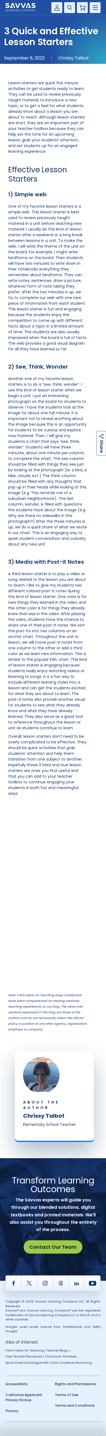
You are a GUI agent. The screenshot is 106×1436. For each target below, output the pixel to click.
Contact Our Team (53, 1247)
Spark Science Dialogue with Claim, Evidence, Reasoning (48, 1362)
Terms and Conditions (75, 1405)
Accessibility (16, 1384)
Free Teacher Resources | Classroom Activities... (41, 1356)
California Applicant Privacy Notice (23, 1397)
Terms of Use (66, 1394)
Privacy (11, 1410)
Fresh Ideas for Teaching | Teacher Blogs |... (38, 1350)
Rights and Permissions (75, 1384)
